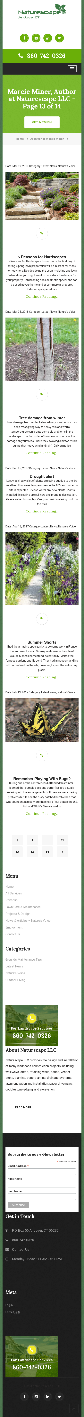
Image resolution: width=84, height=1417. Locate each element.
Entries (12, 1312)
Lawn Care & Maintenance (23, 907)
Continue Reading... (42, 296)
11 (62, 840)
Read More (23, 1107)
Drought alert (42, 476)
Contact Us (12, 934)
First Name (15, 1178)
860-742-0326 (46, 55)
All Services (13, 893)
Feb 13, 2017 (16, 692)
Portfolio (11, 900)
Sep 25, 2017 (17, 468)
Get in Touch (42, 122)
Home (20, 138)
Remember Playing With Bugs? (42, 778)
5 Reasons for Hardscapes (42, 257)
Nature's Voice (67, 166)
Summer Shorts (42, 642)
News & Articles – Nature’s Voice (28, 920)
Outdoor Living (15, 980)
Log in (9, 1305)
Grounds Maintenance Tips (23, 959)
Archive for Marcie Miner (47, 138)
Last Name (15, 1191)
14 (47, 851)
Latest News (49, 166)
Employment (13, 927)
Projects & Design (17, 914)
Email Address (18, 1166)
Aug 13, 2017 (17, 526)
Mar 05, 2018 (17, 311)
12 (17, 851)
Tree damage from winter (42, 418)
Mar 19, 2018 (17, 166)
